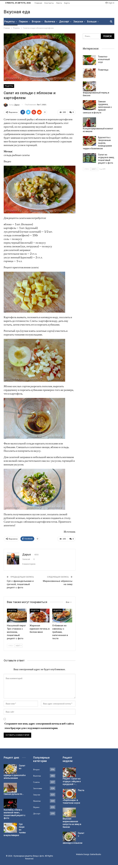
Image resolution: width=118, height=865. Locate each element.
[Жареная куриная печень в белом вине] (40, 616)
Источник (69, 531)
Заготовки (37, 788)
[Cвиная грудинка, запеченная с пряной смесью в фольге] (89, 105)
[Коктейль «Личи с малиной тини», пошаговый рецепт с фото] (10, 804)
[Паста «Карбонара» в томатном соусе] (69, 794)
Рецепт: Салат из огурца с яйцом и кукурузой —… (72, 781)
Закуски (78, 21)
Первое (23, 21)
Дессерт (64, 21)
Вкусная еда (17, 11)
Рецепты (9, 21)
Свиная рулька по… (14, 794)
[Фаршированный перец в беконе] (89, 86)
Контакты (49, 3)
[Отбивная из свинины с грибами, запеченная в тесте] (62, 616)
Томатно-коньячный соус (104, 59)
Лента (59, 3)
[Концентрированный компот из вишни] (89, 122)
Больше (91, 21)
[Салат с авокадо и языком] (69, 837)
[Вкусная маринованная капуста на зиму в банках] (69, 812)
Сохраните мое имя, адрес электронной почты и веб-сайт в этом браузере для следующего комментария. (39, 726)
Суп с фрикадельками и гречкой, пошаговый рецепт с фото (20, 584)
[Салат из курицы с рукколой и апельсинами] (10, 769)
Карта (67, 3)
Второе (36, 21)
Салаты (36, 782)
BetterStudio (95, 854)
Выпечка (50, 21)
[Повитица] (89, 73)
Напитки (37, 801)
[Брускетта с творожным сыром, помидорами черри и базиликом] (89, 141)
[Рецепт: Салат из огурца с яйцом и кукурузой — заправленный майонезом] (69, 772)
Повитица (103, 70)
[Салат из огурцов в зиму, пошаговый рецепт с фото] (89, 158)
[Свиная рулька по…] (10, 788)
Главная (38, 3)
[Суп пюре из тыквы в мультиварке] (10, 828)
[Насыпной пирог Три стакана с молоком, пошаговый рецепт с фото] (17, 616)
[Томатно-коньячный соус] (89, 60)
